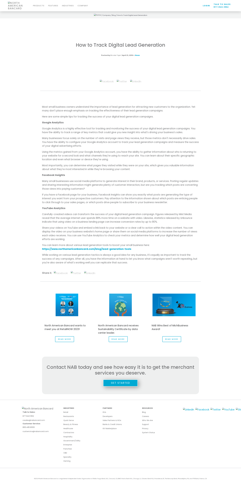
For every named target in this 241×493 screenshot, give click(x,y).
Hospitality (67, 436)
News (137, 55)
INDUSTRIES (68, 408)
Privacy (145, 428)
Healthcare (68, 428)
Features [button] (53, 5)
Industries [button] (68, 5)
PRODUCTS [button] (38, 5)
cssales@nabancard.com (34, 420)
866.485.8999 (29, 427)
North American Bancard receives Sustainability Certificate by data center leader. (118, 329)
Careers (145, 416)
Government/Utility (71, 440)
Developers (107, 416)
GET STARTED (120, 383)
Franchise (67, 449)
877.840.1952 (28, 416)
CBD (65, 453)
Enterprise (67, 444)
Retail (65, 412)
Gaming (66, 461)
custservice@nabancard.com (36, 431)
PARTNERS (107, 408)
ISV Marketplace (110, 428)
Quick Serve (68, 420)
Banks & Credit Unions (112, 424)
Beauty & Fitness (70, 424)
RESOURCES (147, 408)
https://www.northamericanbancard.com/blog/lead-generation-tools (86, 249)
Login (206, 5)
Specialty (67, 457)
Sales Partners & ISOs (112, 420)
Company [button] (83, 5)
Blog (144, 412)
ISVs (104, 412)
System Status (148, 432)
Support (145, 424)
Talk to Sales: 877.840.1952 (222, 5)
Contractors (68, 432)
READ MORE (64, 339)
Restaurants (68, 416)
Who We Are (147, 420)
